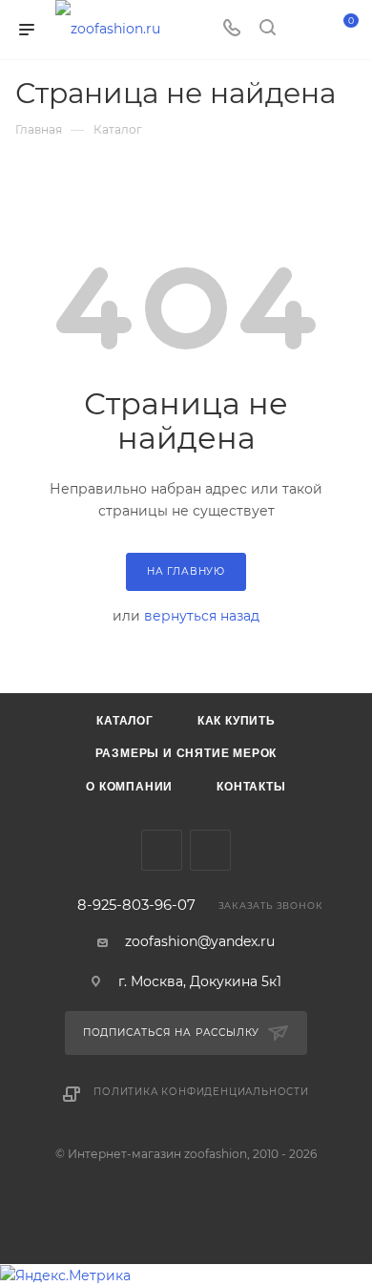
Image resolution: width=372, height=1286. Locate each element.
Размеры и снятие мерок (186, 753)
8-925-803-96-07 (136, 905)
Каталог (125, 720)
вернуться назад (201, 615)
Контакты (251, 786)
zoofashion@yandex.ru (200, 941)
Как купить (236, 720)
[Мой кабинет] (303, 29)
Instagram (210, 850)
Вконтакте (161, 850)
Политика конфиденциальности (201, 1092)
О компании (129, 786)
